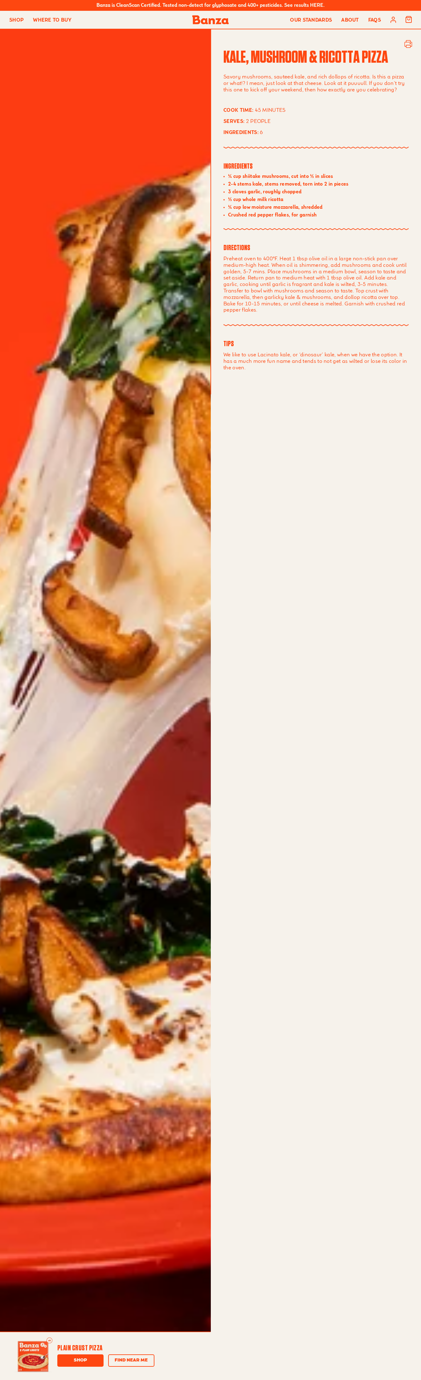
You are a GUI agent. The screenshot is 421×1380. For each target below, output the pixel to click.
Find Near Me (131, 1360)
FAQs (374, 20)
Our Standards (311, 20)
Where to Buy (52, 20)
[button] (409, 20)
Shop (16, 20)
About (350, 20)
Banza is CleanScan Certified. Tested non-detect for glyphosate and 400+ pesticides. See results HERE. (210, 5)
